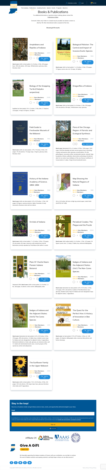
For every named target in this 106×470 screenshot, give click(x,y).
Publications (32, 8)
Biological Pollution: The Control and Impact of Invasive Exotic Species (83, 47)
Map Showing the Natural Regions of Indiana (81, 181)
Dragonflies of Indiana (82, 86)
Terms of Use (86, 467)
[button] (44, 59)
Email (13, 410)
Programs (59, 8)
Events (53, 8)
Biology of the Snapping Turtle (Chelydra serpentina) (39, 89)
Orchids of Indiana (37, 222)
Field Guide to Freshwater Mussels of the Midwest (39, 130)
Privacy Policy (93, 467)
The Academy (24, 8)
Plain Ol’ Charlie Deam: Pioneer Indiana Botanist (39, 265)
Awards (49, 8)
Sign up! (53, 424)
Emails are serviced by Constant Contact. (69, 419)
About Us (65, 8)
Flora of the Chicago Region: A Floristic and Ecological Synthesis (82, 130)
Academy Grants (41, 8)
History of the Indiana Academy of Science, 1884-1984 (38, 181)
